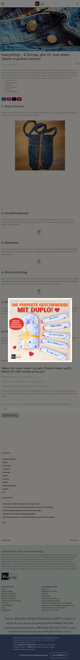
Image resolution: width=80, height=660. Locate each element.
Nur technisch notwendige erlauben (34, 655)
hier (30, 647)
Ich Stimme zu (59, 655)
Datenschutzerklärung (26, 645)
